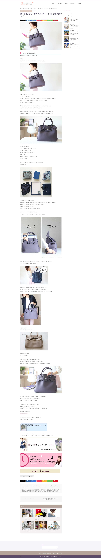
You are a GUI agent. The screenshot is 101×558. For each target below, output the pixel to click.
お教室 (57, 485)
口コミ (44, 489)
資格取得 (66, 3)
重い (42, 491)
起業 (36, 491)
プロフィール (59, 3)
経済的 (57, 490)
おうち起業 (54, 485)
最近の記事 (67, 15)
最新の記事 (32, 476)
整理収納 (39, 490)
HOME (53, 3)
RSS (21, 556)
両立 (34, 489)
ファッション (39, 485)
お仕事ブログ (72, 3)
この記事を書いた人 (25, 476)
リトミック (28, 489)
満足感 (50, 490)
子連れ (47, 489)
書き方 (45, 490)
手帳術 (33, 490)
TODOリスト (47, 485)
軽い (41, 491)
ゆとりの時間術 (34, 485)
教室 (36, 490)
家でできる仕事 (58, 489)
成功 (25, 490)
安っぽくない (53, 489)
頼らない (58, 491)
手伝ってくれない (28, 490)
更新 (42, 490)
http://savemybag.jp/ (24, 413)
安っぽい (50, 489)
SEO (44, 485)
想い (23, 490)
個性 (36, 489)
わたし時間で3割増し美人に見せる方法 (50, 553)
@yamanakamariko (67, 10)
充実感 (38, 489)
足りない (39, 491)
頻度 (56, 491)
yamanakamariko (27, 485)
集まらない (46, 491)
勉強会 (42, 489)
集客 (53, 491)
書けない (47, 490)
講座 (35, 491)
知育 (51, 490)
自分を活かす (26, 491)
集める (50, 491)
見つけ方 (31, 491)
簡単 (54, 490)
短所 (53, 490)
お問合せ (79, 3)
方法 (41, 490)
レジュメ (31, 489)
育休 (58, 490)
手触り (35, 490)
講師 (33, 491)
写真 (40, 489)
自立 (29, 491)
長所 (44, 491)
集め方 (52, 491)
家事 (22, 490)
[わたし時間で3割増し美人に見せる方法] (27, 3)
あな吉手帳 (50, 485)
